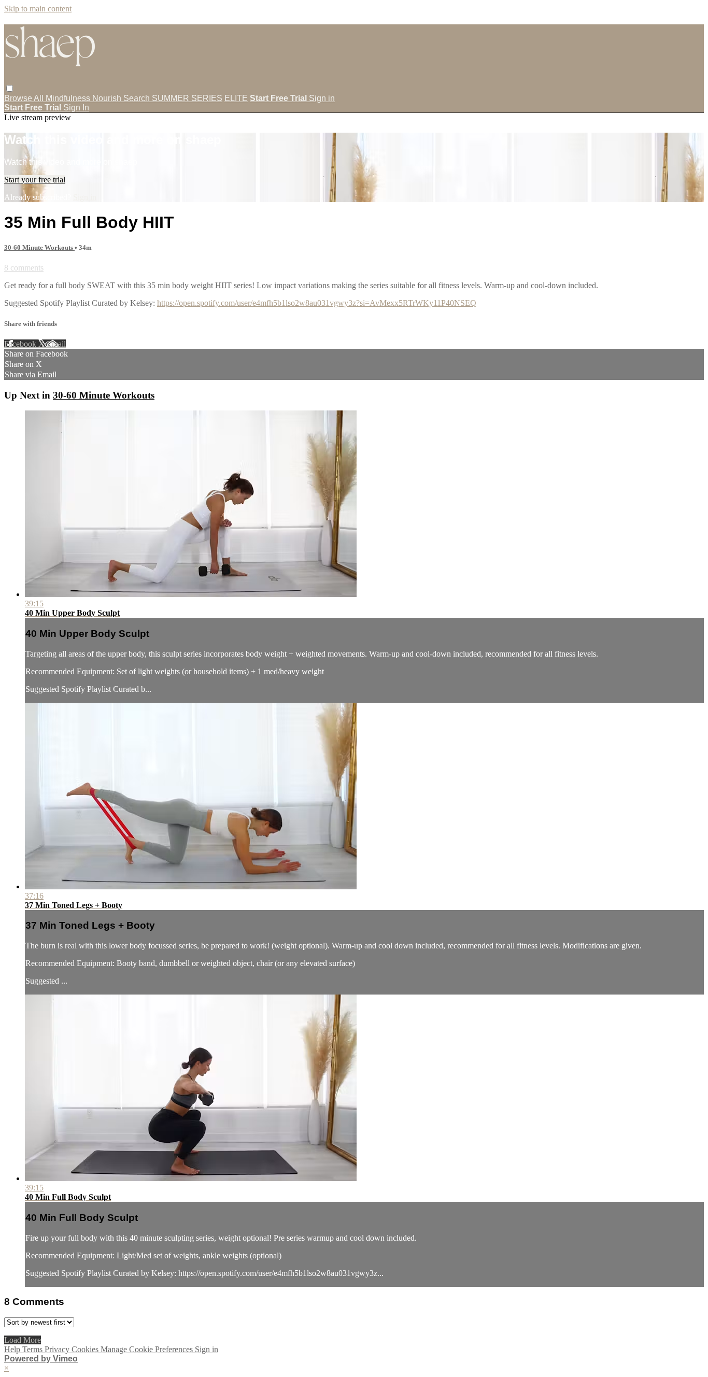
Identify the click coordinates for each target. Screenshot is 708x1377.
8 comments (24, 267)
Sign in (322, 98)
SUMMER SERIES (187, 98)
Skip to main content (38, 8)
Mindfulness (69, 98)
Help (13, 1349)
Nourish (107, 98)
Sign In (76, 107)
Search (137, 98)
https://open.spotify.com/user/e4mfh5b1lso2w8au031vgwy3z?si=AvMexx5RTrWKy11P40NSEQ (316, 303)
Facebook (21, 343)
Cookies (86, 1349)
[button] (9, 88)
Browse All (25, 98)
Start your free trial (34, 179)
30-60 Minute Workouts (39, 247)
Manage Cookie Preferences (148, 1349)
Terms (33, 1349)
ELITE (236, 98)
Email (56, 343)
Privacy (58, 1349)
